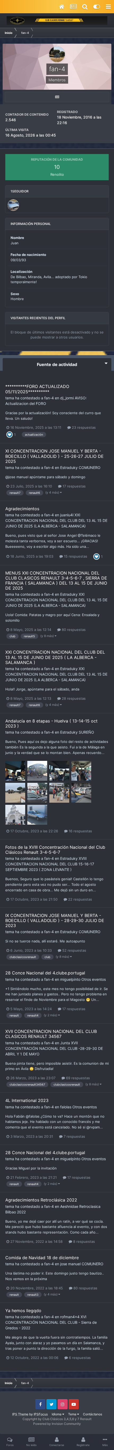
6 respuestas (79, 1358)
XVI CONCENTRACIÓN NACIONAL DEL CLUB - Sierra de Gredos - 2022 (51, 1322)
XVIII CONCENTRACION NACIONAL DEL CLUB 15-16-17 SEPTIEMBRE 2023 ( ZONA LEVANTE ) (49, 864)
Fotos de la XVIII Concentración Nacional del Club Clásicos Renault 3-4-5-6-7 (55, 849)
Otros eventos (93, 979)
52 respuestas (73, 950)
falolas (65, 1107)
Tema (72, 1414)
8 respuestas (83, 1241)
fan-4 (49, 398)
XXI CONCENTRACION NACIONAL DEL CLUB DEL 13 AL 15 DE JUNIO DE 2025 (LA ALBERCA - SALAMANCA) (56, 520)
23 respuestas (83, 427)
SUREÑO (86, 732)
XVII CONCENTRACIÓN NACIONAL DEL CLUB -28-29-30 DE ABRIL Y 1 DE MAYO (54, 1048)
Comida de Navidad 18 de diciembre (42, 1257)
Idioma (57, 1414)
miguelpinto (70, 979)
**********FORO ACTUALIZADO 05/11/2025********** (37, 389)
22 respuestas (79, 899)
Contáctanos (92, 1414)
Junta (65, 1043)
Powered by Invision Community (57, 1424)
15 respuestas (75, 556)
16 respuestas (80, 831)
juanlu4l (66, 515)
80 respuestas (73, 629)
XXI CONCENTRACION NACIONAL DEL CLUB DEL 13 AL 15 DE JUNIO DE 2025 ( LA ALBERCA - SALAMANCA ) (55, 657)
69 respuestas (77, 1078)
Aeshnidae (69, 1206)
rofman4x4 (70, 1317)
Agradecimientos (22, 508)
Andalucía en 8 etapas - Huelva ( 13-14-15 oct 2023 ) (51, 723)
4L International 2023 (27, 1100)
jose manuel (70, 1264)
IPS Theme (20, 1414)
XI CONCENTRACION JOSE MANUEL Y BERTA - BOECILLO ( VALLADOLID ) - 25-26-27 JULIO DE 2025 (54, 456)
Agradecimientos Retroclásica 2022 (41, 1200)
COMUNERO (89, 467)
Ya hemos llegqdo (23, 1310)
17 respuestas (74, 486)
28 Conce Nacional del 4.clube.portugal (45, 972)
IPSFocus (41, 1414)
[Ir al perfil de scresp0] (13, 205)
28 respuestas (73, 698)
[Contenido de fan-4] (57, 97)
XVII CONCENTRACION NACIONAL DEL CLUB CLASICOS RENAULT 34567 (51, 1034)
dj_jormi (67, 398)
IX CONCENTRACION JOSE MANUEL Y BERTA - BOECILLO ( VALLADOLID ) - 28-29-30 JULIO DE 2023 (54, 920)
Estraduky (69, 467)
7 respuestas (74, 1136)
